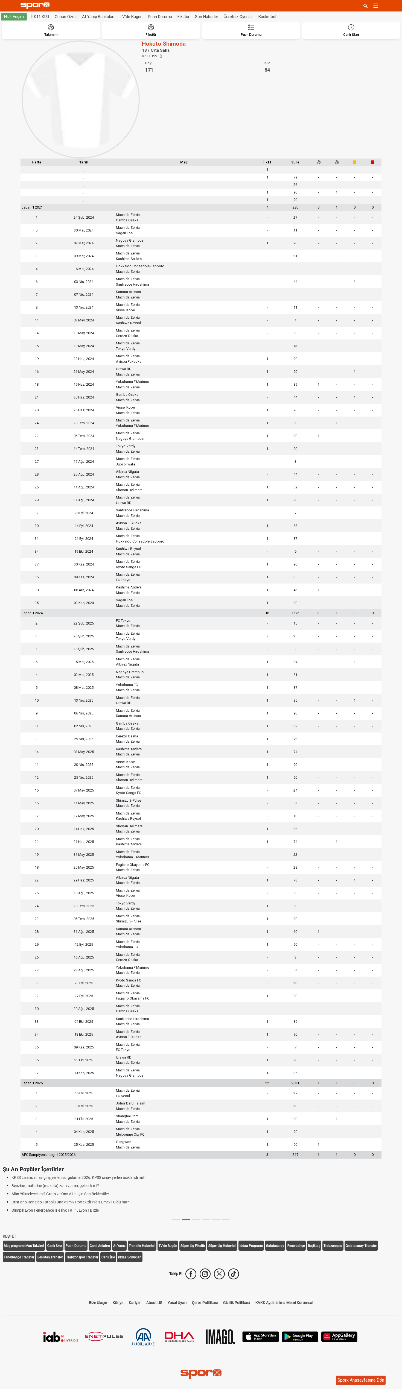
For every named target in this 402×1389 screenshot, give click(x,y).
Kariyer (135, 1302)
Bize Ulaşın (98, 1302)
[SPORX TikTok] (234, 1274)
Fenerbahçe (296, 1246)
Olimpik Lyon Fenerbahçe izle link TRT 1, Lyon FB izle (55, 1210)
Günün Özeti (66, 16)
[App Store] (260, 1336)
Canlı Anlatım (100, 1246)
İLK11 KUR (40, 16)
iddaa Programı (251, 1246)
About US (154, 1302)
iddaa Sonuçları (129, 1257)
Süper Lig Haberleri (222, 1246)
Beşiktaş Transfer (50, 1257)
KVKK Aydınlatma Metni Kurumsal (284, 1302)
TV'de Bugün (131, 16)
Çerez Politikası (205, 1302)
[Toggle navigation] (375, 5)
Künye (118, 1302)
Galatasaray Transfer (361, 1246)
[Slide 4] (216, 1219)
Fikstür (183, 16)
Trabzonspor (333, 1246)
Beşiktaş (314, 1246)
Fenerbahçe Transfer (19, 1257)
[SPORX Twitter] (219, 1274)
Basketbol (267, 16)
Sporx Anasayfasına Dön (360, 1380)
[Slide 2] (196, 1219)
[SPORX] (201, 1374)
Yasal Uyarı (177, 1302)
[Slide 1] (186, 1219)
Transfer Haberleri (142, 1246)
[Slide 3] (206, 1219)
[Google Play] (300, 1336)
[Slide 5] (226, 1219)
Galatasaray (275, 1246)
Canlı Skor (54, 1246)
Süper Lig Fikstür (192, 1246)
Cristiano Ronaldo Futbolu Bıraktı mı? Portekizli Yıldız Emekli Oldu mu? (70, 1202)
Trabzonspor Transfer (82, 1257)
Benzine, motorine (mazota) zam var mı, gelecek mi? (55, 1185)
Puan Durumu (160, 16)
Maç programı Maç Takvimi (24, 1246)
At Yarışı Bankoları (98, 16)
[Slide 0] (176, 1219)
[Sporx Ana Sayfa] (36, 5)
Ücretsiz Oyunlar (238, 16)
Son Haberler (206, 16)
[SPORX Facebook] (191, 1274)
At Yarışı (119, 1246)
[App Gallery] (339, 1336)
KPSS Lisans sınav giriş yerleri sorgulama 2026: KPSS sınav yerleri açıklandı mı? (78, 1177)
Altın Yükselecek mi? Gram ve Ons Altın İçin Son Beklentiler (60, 1194)
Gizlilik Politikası (236, 1302)
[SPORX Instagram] (205, 1274)
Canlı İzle (108, 1257)
